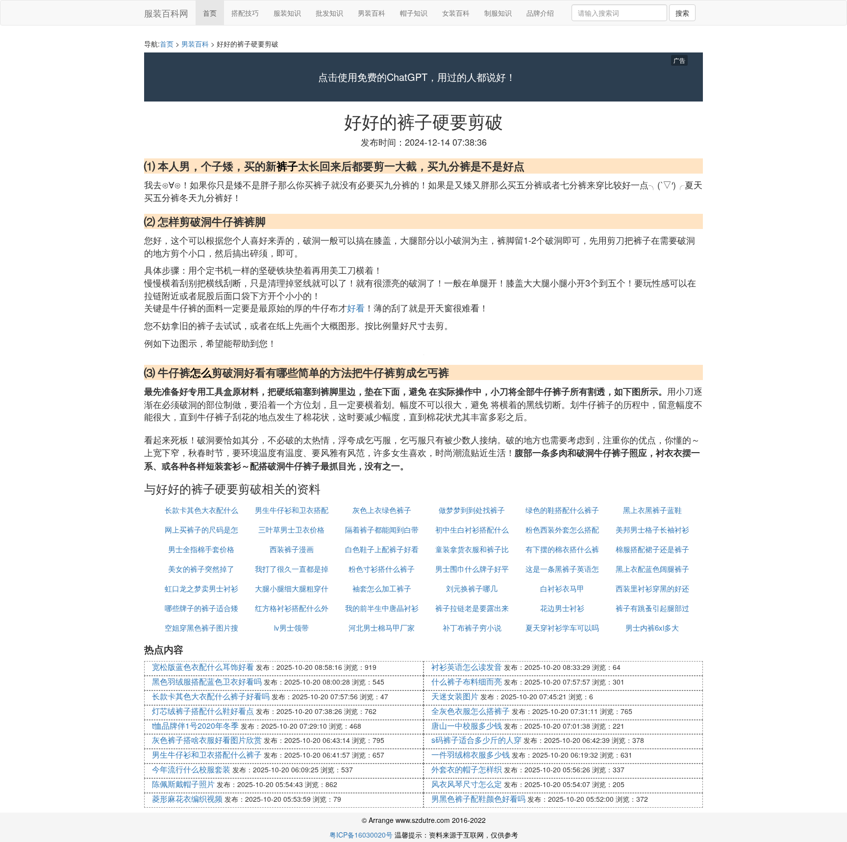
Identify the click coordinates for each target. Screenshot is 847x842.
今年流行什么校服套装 (191, 769)
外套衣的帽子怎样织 (466, 769)
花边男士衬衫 (562, 608)
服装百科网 (166, 12)
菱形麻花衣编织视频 (187, 798)
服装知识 (287, 13)
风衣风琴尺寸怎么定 (466, 784)
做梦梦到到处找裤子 (472, 510)
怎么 (201, 372)
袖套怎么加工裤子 (381, 588)
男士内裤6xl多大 (652, 627)
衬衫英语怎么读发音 (466, 666)
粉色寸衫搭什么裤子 (382, 568)
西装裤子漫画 (292, 549)
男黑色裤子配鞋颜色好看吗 (478, 798)
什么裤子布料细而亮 (466, 681)
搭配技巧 (245, 13)
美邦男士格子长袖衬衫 (652, 529)
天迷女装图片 (454, 696)
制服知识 (498, 13)
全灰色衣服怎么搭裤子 (470, 710)
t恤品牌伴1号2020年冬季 (195, 725)
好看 (356, 307)
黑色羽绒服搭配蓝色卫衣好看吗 (207, 681)
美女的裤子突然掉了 (201, 568)
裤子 (287, 166)
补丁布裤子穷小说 (472, 627)
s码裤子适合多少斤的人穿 (476, 739)
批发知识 (329, 13)
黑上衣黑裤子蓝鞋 (652, 510)
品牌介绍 (540, 13)
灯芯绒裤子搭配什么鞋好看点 (203, 710)
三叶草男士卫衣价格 (291, 529)
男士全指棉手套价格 (201, 549)
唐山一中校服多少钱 (466, 725)
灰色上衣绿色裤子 (381, 510)
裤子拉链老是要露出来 (472, 608)
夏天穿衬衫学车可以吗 (562, 627)
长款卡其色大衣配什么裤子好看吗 (211, 696)
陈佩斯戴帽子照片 (183, 784)
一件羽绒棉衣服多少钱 (470, 754)
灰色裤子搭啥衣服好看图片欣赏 (207, 739)
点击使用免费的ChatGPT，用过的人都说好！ (417, 77)
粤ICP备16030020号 (361, 835)
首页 (210, 13)
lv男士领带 (291, 627)
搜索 (682, 13)
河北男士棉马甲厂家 (382, 627)
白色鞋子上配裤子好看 (382, 549)
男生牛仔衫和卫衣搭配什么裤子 (207, 754)
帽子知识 (413, 13)
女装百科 (456, 13)
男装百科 (371, 13)
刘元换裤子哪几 (472, 588)
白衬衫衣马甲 (562, 588)
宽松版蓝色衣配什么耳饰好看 (203, 666)
